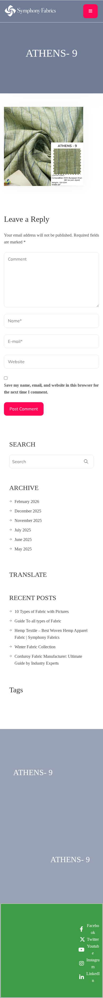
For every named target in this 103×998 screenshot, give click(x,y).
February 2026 (27, 501)
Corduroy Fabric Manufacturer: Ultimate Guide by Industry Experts (48, 659)
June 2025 (23, 539)
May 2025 (23, 549)
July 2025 (23, 530)
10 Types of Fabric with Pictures (42, 611)
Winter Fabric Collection (35, 647)
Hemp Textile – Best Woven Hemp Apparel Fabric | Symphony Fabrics (51, 634)
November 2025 (28, 520)
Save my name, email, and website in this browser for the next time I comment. (51, 388)
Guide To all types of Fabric (38, 621)
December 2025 (28, 511)
